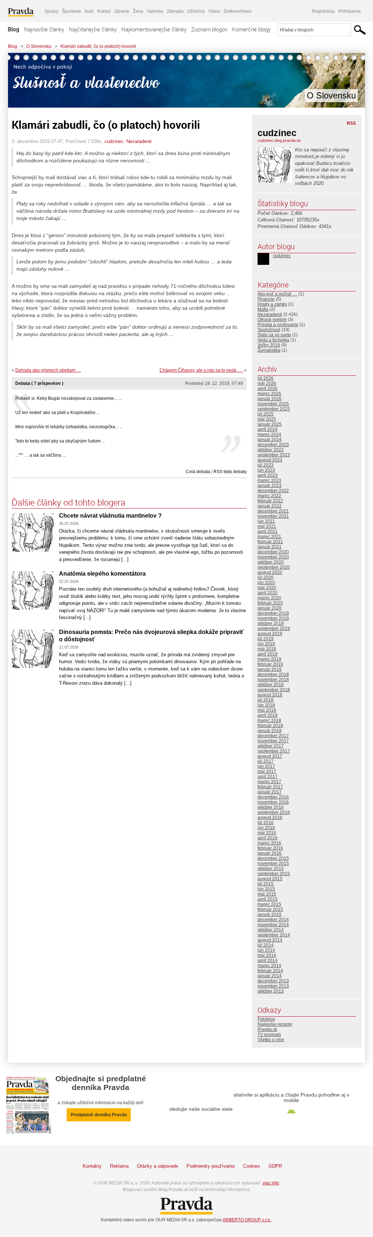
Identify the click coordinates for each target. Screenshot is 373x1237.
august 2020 (270, 572)
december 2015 (273, 858)
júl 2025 (266, 414)
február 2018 (270, 725)
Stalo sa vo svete (274, 334)
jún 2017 (266, 766)
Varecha (155, 11)
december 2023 (273, 444)
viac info (271, 1183)
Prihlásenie (349, 11)
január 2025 (270, 424)
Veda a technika (273, 340)
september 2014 (274, 935)
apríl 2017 (268, 776)
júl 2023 (266, 465)
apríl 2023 (268, 475)
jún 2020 (266, 582)
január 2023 (270, 485)
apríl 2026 (268, 388)
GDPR (275, 1166)
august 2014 (270, 940)
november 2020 (273, 557)
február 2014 (270, 970)
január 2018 (270, 730)
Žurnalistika (269, 350)
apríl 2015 (268, 899)
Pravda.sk (267, 1029)
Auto (89, 11)
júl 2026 (266, 378)
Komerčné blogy (251, 29)
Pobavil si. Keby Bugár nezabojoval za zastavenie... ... (68, 398)
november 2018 (273, 679)
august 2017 (270, 756)
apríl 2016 (268, 837)
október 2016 (271, 807)
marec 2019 (269, 659)
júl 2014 (266, 945)
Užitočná (196, 11)
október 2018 (271, 684)
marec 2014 (269, 965)
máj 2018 (267, 710)
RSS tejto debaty (230, 471)
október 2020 (271, 562)
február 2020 (270, 603)
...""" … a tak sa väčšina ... (40, 455)
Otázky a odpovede (157, 1166)
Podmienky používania (210, 1166)
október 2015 (271, 868)
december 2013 (273, 980)
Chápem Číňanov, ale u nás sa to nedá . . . (201, 370)
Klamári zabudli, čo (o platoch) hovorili (98, 46)
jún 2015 (266, 889)
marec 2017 (269, 781)
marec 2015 (269, 904)
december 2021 (273, 511)
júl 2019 (266, 638)
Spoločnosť (269, 329)
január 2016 (270, 853)
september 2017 (274, 751)
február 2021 (270, 541)
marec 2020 (269, 597)
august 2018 (270, 694)
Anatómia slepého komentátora (102, 574)
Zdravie (121, 11)
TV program (269, 1034)
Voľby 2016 (269, 345)
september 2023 (274, 454)
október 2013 (271, 991)
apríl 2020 (268, 592)
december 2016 (273, 797)
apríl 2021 (268, 531)
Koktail (104, 11)
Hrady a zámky (272, 304)
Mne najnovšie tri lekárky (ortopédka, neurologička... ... (69, 426)
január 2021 (270, 546)
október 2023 (271, 449)
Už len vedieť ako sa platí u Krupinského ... (57, 412)
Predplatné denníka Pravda (99, 1114)
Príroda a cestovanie (278, 324)
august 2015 (270, 878)
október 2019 (271, 623)
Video (214, 11)
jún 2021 (266, 521)
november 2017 (273, 740)
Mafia (263, 309)
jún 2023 (266, 470)
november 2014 (273, 924)
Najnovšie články (44, 29)
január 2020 (270, 608)
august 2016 (270, 817)
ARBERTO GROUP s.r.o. (247, 1219)
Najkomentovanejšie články (153, 29)
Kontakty (92, 1166)
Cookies (251, 1166)
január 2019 (270, 669)
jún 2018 (266, 705)
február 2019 (270, 664)
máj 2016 (267, 832)
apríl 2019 (268, 654)
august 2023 (270, 460)
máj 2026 (267, 383)
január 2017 (270, 792)
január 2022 (270, 506)
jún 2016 (266, 827)
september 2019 (274, 628)
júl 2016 (266, 822)
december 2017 (273, 735)
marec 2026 (269, 393)
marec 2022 (269, 495)
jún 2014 (266, 950)
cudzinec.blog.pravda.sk (279, 140)
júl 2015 (266, 883)
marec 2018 (269, 720)
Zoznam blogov (209, 29)
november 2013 (273, 986)
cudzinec (114, 141)
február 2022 (270, 500)
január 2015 (270, 914)
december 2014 (273, 919)
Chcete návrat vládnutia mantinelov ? (110, 516)
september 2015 (274, 873)
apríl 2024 (268, 429)
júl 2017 (266, 761)
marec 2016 (269, 843)
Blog (13, 29)
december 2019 (273, 613)
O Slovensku (38, 46)
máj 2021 (267, 526)
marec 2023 (269, 480)
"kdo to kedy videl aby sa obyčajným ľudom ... (60, 441)
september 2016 (274, 812)
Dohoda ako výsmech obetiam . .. (48, 370)
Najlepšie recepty (275, 1024)
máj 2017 (267, 771)
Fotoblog (266, 1019)
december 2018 (273, 674)
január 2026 (270, 398)
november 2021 (273, 516)
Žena (138, 11)
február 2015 (270, 909)
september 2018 (274, 689)
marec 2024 (269, 434)
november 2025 (273, 403)
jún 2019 (266, 643)
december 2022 (273, 490)
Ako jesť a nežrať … (277, 294)
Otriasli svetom (272, 319)
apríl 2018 (268, 715)
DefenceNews (238, 11)
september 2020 (274, 567)
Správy (51, 11)
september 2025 (274, 408)
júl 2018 (266, 700)
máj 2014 (267, 955)
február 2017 (270, 786)
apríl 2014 (268, 960)
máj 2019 (267, 649)
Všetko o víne (271, 1039)
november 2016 (273, 802)
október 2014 (271, 929)
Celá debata (198, 471)
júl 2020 (266, 577)
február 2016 (270, 848)
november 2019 (273, 618)
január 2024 (270, 439)
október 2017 (271, 746)
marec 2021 (269, 536)
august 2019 (270, 633)
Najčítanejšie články (93, 29)
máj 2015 (267, 894)
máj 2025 (267, 419)
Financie (266, 299)
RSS (351, 123)
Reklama (119, 1166)
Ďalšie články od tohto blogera (68, 502)
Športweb (71, 11)
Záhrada (175, 11)
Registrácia (323, 11)
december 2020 (273, 551)
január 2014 (270, 975)
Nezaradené (139, 141)
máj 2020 (267, 587)
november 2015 (273, 863)
